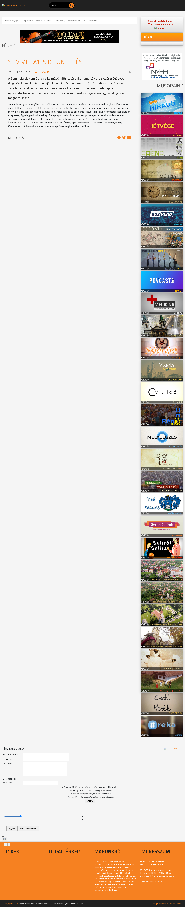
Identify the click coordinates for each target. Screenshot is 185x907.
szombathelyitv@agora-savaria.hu (160, 875)
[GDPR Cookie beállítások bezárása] (3, 836)
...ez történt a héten (75, 20)
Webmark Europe (174, 903)
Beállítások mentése (28, 828)
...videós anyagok (12, 20)
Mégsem (12, 828)
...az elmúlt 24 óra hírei (53, 20)
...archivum (92, 20)
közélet (50, 72)
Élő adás (148, 37)
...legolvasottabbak (31, 20)
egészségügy (40, 72)
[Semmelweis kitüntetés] (119, 137)
